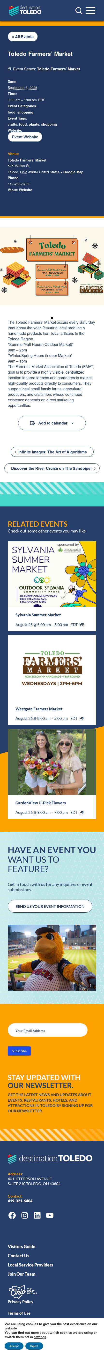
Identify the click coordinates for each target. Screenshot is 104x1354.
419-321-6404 (20, 1201)
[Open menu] (90, 10)
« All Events (23, 36)
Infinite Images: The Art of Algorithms (52, 452)
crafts (12, 124)
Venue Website (20, 189)
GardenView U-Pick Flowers (40, 803)
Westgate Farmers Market (38, 709)
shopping (25, 112)
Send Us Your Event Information (50, 906)
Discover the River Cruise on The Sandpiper (52, 468)
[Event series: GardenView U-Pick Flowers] (81, 812)
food (11, 112)
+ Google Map (71, 171)
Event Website (25, 137)
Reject (34, 1346)
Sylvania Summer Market (38, 615)
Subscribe (19, 1051)
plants (34, 124)
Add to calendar (52, 423)
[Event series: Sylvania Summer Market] (82, 624)
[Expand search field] (79, 10)
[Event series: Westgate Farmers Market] (81, 718)
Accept (14, 1346)
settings (40, 1337)
